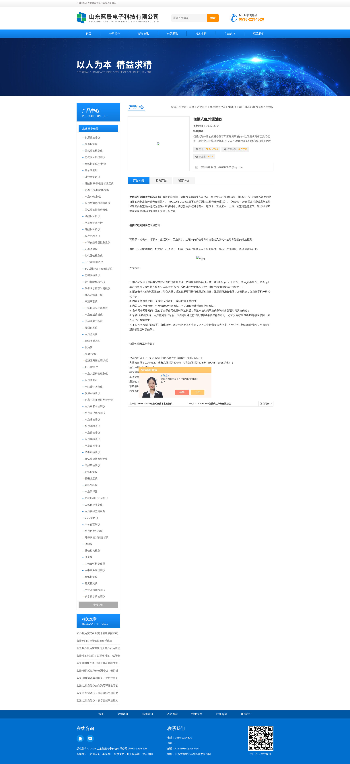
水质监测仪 (91, 334)
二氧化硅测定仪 (94, 504)
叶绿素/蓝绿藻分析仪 (96, 537)
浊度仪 (88, 557)
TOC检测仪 (91, 367)
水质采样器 (91, 491)
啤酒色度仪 (91, 327)
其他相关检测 (92, 550)
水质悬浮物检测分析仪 (97, 203)
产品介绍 (138, 180)
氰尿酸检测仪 (92, 137)
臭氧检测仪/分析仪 (95, 163)
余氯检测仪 (91, 576)
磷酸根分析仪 (92, 216)
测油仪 (88, 347)
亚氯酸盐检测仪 (94, 150)
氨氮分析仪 (91, 485)
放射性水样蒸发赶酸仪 (97, 288)
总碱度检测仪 (92, 275)
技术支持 (201, 33)
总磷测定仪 (91, 478)
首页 (88, 33)
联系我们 (258, 33)
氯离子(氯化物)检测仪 (97, 189)
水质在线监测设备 (95, 511)
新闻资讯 (143, 33)
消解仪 (88, 544)
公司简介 (114, 33)
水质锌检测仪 (92, 432)
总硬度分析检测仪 (95, 157)
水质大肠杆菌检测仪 (96, 373)
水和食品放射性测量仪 (97, 242)
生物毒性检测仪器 (95, 563)
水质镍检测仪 (92, 419)
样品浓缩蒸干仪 (94, 294)
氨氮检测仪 (91, 583)
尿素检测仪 (91, 144)
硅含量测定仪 (92, 176)
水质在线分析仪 (94, 314)
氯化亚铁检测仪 (94, 255)
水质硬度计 (91, 380)
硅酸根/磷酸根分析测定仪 (99, 183)
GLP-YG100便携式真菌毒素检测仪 (155, 403)
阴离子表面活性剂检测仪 (99, 399)
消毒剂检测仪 (92, 452)
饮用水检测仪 (92, 393)
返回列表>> (266, 403)
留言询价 (183, 180)
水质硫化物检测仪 (95, 412)
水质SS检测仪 (93, 196)
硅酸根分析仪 (92, 229)
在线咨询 (229, 33)
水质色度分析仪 (94, 530)
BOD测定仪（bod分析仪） (100, 268)
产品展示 (172, 33)
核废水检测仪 (92, 235)
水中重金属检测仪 (95, 570)
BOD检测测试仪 (94, 262)
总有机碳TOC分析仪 (96, 498)
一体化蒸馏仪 (92, 524)
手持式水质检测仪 (95, 589)
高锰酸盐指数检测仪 (96, 458)
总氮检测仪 (91, 471)
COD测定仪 (91, 517)
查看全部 (98, 604)
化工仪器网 (133, 754)
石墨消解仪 (91, 249)
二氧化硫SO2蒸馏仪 (96, 308)
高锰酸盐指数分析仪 (96, 209)
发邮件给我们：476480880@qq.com (221, 167)
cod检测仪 (91, 353)
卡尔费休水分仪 (94, 386)
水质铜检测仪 (92, 426)
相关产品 (161, 180)
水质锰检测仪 (92, 445)
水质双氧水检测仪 (95, 406)
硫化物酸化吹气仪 (95, 281)
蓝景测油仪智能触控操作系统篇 (94, 640)
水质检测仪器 (90, 128)
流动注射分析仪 (94, 321)
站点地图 (148, 754)
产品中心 (91, 110)
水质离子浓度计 (94, 222)
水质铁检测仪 (92, 439)
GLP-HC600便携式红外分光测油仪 (214, 403)
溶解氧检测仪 (92, 465)
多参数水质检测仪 (95, 596)
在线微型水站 (92, 340)
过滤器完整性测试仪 (96, 360)
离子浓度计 (91, 170)
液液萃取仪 (91, 301)
